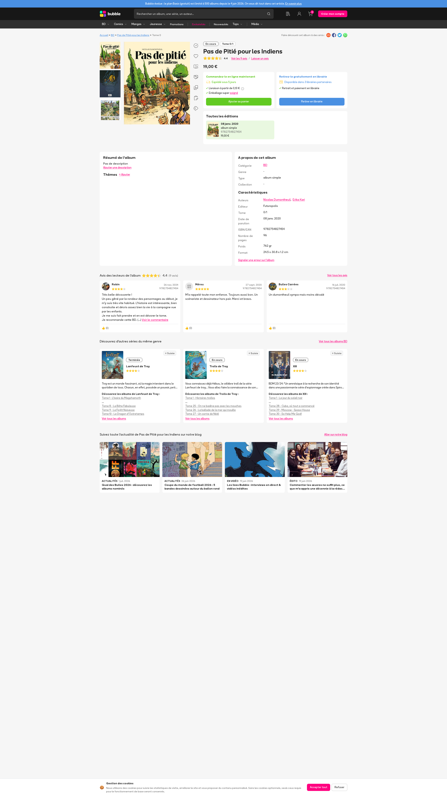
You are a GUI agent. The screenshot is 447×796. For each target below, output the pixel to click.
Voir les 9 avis (239, 58)
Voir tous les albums (114, 418)
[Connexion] (299, 13)
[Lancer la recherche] (269, 14)
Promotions (177, 24)
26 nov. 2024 (171, 284)
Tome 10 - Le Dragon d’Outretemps (123, 413)
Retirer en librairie (312, 101)
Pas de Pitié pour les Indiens (133, 35)
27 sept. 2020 (254, 284)
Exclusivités (198, 24)
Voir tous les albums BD (333, 341)
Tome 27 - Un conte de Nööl (202, 413)
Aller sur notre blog (335, 434)
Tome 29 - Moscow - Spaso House (289, 410)
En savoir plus (293, 3)
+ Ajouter (124, 174)
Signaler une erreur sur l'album (256, 260)
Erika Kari (299, 199)
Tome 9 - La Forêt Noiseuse (118, 410)
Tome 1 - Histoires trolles (200, 398)
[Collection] (288, 13)
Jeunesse (156, 24)
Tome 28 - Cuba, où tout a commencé (291, 406)
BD (104, 24)
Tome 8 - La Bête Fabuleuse (119, 406)
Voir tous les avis (337, 275)
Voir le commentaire (155, 319)
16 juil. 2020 (338, 284)
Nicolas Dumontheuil (277, 199)
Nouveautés (221, 24)
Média (255, 24)
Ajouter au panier (238, 101)
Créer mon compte (332, 13)
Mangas (136, 24)
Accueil (104, 35)
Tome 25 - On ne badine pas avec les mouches (213, 406)
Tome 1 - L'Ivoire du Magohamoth (121, 398)
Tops (236, 24)
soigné (234, 93)
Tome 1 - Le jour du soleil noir (285, 398)
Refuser (339, 787)
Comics (118, 24)
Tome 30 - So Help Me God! (285, 413)
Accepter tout (318, 787)
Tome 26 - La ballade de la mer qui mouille (210, 410)
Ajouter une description (117, 167)
